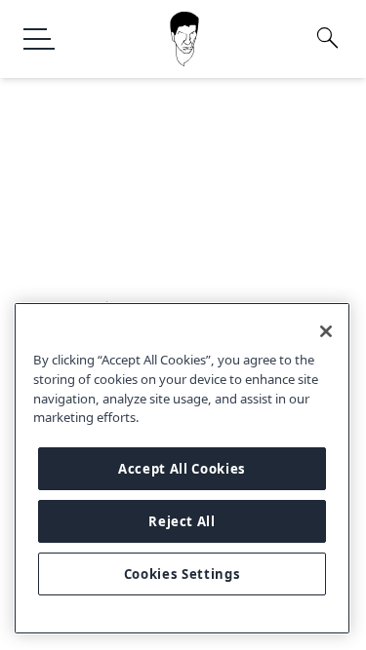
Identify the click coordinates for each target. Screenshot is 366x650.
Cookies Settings (182, 574)
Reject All (182, 521)
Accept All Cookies (182, 469)
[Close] (326, 331)
